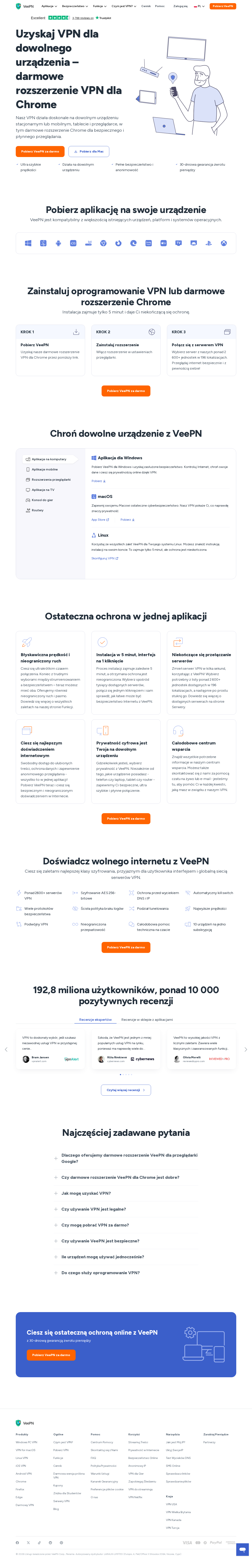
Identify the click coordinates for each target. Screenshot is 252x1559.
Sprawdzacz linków (178, 1473)
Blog (56, 1509)
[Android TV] (193, 243)
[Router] (88, 243)
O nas (94, 1497)
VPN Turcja (172, 1528)
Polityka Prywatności (103, 1466)
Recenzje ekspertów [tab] (95, 1019)
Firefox (20, 1489)
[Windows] (28, 243)
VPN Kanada (173, 1520)
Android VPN (24, 1473)
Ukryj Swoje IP (174, 1450)
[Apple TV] (163, 243)
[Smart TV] (178, 243)
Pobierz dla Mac (92, 151)
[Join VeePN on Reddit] (50, 1543)
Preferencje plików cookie (107, 1489)
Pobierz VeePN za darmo (40, 151)
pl (199, 6)
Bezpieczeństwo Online (143, 1458)
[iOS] (73, 243)
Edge (19, 1497)
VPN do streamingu (140, 1489)
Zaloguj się (180, 6)
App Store (98, 519)
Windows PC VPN (26, 1442)
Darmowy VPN (25, 1505)
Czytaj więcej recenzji (123, 1090)
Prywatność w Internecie (143, 1450)
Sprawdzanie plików (178, 1481)
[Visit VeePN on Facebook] (17, 1543)
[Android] (58, 243)
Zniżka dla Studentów (67, 1493)
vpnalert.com (25, 1031)
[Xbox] (224, 243)
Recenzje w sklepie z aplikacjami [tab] (147, 1019)
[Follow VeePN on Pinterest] (61, 1543)
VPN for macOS (25, 1450)
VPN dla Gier (136, 1473)
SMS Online (173, 1466)
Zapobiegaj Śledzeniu (142, 1481)
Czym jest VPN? (122, 6)
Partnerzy (209, 1442)
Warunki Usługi (100, 1473)
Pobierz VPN (61, 1450)
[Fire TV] (148, 243)
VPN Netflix (135, 1497)
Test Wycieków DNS (178, 1458)
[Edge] (133, 243)
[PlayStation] (208, 243)
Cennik (145, 6)
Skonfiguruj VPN (103, 558)
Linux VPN (22, 1458)
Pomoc (160, 6)
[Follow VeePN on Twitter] (28, 1543)
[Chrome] (103, 243)
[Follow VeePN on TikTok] (39, 1543)
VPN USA (171, 1504)
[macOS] (43, 243)
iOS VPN (21, 1466)
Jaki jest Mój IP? (175, 1442)
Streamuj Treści (138, 1442)
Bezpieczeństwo (73, 6)
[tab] (50, 459)
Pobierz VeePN (223, 6)
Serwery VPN (61, 1501)
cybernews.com (103, 1031)
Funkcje (98, 6)
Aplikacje (48, 6)
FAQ (93, 1458)
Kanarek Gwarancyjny (104, 1481)
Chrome (21, 1481)
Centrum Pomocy (102, 1442)
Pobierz (97, 481)
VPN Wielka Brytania (178, 1512)
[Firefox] (118, 243)
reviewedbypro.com (181, 1031)
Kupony (58, 1485)
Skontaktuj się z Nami (104, 1450)
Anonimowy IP (137, 1466)
